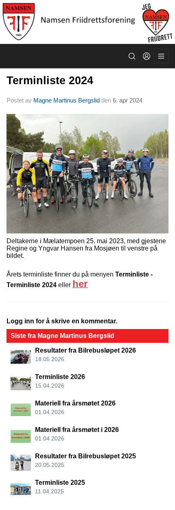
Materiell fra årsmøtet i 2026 (77, 429)
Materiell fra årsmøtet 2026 (75, 403)
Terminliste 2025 (60, 482)
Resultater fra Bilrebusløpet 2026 (85, 350)
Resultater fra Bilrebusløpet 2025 (85, 456)
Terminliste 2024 (50, 80)
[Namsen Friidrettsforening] (87, 22)
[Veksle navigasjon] (161, 56)
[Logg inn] (146, 56)
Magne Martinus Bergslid (66, 100)
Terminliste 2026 (60, 376)
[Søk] (132, 56)
